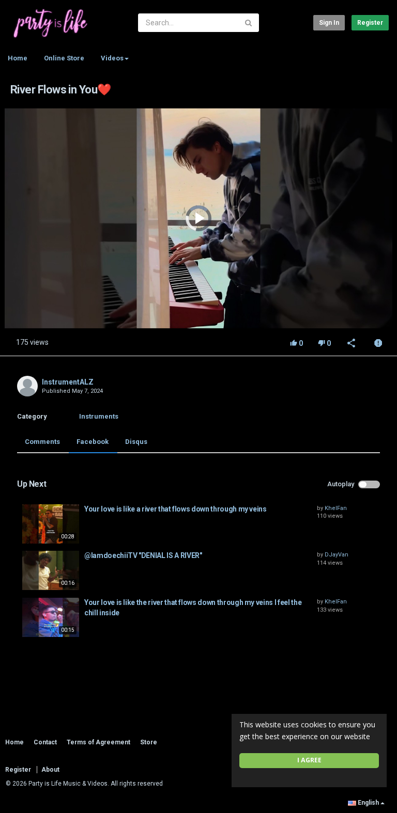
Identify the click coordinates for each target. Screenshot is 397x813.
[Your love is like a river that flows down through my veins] (50, 524)
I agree (309, 760)
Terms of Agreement (98, 742)
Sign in (329, 22)
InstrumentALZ (68, 382)
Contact (45, 742)
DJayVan (336, 554)
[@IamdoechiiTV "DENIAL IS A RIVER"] (50, 570)
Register (370, 22)
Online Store (64, 58)
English (368, 802)
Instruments (98, 416)
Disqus (136, 441)
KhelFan (336, 508)
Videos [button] (112, 58)
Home (17, 58)
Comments (42, 441)
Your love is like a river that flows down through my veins (175, 509)
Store (148, 742)
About (50, 769)
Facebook (93, 441)
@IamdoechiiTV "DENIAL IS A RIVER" (143, 555)
